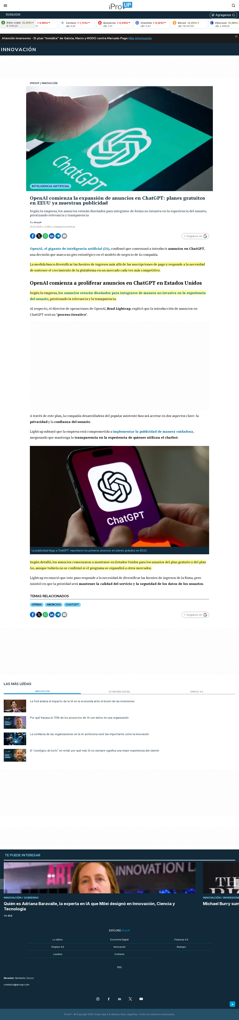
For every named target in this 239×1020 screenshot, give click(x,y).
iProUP (37, 222)
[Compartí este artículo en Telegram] (58, 236)
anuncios (54, 604)
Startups (181, 946)
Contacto (119, 954)
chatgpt (72, 604)
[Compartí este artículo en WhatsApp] (45, 236)
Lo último (58, 939)
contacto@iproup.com (16, 984)
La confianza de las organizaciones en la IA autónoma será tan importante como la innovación (89, 734)
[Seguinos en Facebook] (108, 999)
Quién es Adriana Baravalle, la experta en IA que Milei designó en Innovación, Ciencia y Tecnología (89, 906)
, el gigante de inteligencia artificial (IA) (69, 248)
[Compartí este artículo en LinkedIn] (52, 236)
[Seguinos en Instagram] (98, 999)
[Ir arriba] (232, 1004)
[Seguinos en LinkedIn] (119, 999)
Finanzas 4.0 (181, 939)
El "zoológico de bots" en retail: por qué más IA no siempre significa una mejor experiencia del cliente (94, 750)
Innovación (119, 946)
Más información (140, 38)
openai (37, 604)
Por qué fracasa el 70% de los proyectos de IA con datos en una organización (79, 718)
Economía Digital (119, 939)
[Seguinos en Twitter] (130, 999)
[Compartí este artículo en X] (39, 236)
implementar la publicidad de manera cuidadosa (153, 431)
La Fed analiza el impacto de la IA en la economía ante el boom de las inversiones (82, 701)
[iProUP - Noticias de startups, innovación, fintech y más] (119, 5)
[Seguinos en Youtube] (141, 999)
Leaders (57, 954)
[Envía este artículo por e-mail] (64, 236)
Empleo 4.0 (58, 946)
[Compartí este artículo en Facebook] (32, 236)
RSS (119, 967)
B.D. (10, 915)
